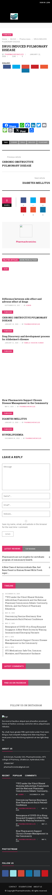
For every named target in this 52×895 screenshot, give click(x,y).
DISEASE (14, 142)
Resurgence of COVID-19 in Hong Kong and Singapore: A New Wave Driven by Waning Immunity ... (32, 818)
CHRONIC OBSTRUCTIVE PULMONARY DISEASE (24, 319)
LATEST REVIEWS (12, 548)
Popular (17, 775)
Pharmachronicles (14, 54)
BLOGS (6, 269)
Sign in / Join (45, 2)
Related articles (10, 260)
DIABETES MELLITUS (36, 182)
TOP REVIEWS (30, 549)
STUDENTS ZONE (25, 887)
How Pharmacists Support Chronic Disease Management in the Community (25, 401)
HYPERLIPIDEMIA (12, 434)
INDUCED (31, 142)
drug (23, 142)
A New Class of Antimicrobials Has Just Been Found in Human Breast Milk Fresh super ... (22, 570)
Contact (13, 887)
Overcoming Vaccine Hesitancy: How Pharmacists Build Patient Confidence (31, 802)
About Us (38, 887)
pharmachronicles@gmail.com (16, 767)
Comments (30, 775)
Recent (6, 775)
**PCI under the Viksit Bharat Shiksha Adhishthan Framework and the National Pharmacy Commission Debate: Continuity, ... (32, 787)
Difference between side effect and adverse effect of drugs (22, 300)
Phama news (7, 35)
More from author (28, 260)
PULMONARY (43, 142)
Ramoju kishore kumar (34, 343)
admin (28, 305)
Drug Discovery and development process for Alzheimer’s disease (26, 338)
